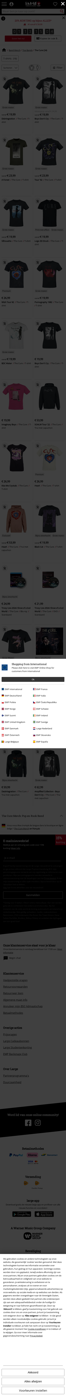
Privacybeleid (36, 1335)
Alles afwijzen (33, 1381)
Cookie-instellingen (37, 1329)
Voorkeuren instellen (33, 1390)
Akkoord (33, 1372)
